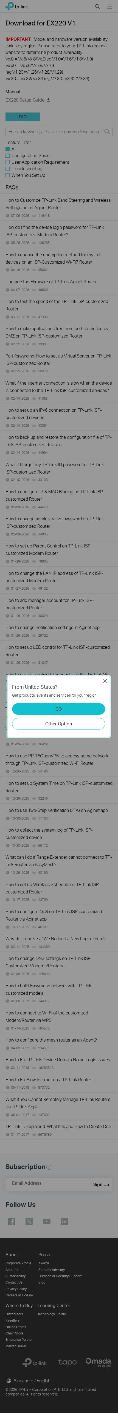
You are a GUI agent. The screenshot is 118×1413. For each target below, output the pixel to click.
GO (58, 709)
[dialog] (59, 706)
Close (105, 681)
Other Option (58, 723)
